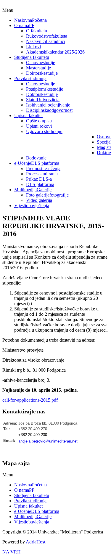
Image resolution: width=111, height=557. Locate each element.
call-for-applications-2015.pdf (30, 400)
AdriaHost (35, 541)
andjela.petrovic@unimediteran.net (48, 441)
